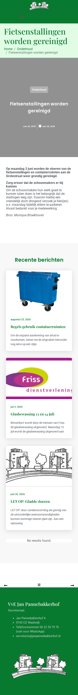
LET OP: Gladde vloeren (30, 501)
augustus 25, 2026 (21, 319)
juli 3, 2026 (17, 406)
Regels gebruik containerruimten (38, 326)
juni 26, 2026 (18, 494)
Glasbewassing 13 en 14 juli (32, 414)
